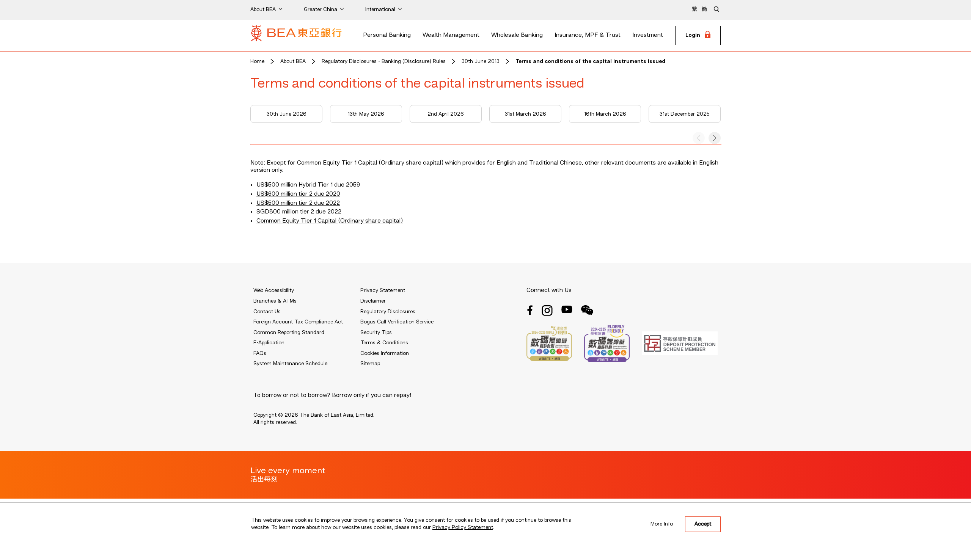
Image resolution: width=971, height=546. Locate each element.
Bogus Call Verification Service (397, 322)
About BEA (293, 61)
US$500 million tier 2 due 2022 (298, 203)
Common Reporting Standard (288, 332)
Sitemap (370, 363)
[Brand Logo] (296, 36)
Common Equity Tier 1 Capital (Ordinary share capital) (329, 221)
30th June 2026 (286, 114)
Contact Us (267, 311)
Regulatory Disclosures (387, 311)
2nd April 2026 (445, 114)
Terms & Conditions (384, 342)
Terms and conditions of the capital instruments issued (590, 61)
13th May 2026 (366, 114)
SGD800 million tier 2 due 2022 (298, 212)
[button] (715, 138)
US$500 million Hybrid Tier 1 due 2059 (308, 185)
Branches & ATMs (275, 301)
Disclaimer (373, 301)
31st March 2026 (525, 114)
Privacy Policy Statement (462, 527)
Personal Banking (387, 35)
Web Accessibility (273, 290)
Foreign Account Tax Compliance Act (298, 322)
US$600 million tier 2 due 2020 (298, 194)
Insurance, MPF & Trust (588, 35)
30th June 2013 (481, 61)
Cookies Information (384, 353)
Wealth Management (451, 35)
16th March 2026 (605, 114)
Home (257, 61)
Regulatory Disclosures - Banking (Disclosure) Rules (384, 61)
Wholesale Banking (517, 35)
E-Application (268, 342)
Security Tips (376, 332)
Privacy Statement (382, 290)
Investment (647, 35)
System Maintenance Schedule (290, 363)
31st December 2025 (685, 114)
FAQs (259, 353)
